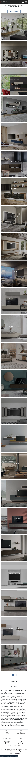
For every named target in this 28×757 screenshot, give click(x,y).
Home (6, 5)
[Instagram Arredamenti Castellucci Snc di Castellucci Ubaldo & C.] (20, 750)
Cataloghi (21, 742)
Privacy (2, 756)
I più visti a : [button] (14, 686)
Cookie (6, 756)
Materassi (7, 743)
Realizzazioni (21, 743)
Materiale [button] (14, 681)
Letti (7, 732)
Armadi (7, 734)
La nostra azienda (21, 739)
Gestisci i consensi (14, 756)
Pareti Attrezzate (21, 733)
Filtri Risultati (14, 11)
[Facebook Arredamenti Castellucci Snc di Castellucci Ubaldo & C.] (19, 750)
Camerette (7, 733)
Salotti (21, 732)
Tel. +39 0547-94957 (12, 745)
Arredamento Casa (12, 5)
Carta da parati (7, 739)
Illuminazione (7, 741)
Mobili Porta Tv (20, 5)
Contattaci (21, 741)
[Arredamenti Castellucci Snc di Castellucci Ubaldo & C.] (5, 1)
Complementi (7, 742)
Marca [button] (14, 678)
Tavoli (21, 734)
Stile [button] (14, 684)
